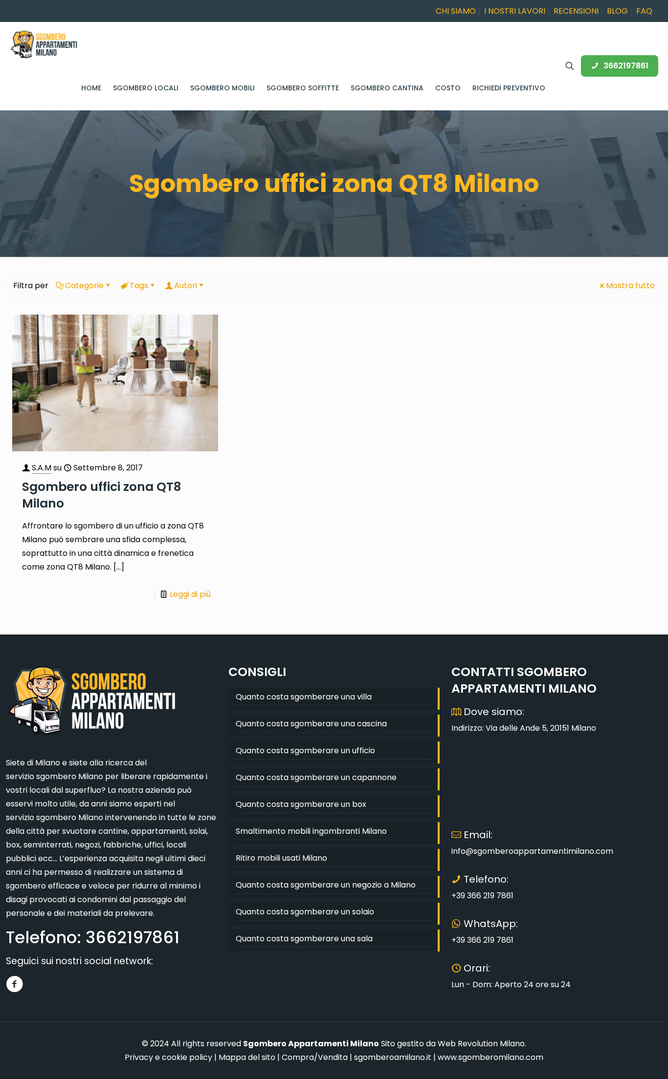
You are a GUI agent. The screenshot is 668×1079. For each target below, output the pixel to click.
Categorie (84, 285)
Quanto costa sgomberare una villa (304, 696)
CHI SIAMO (456, 11)
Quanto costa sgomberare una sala (304, 938)
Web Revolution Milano (481, 1043)
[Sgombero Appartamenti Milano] (44, 44)
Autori (185, 285)
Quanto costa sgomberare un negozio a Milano (326, 884)
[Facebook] (14, 984)
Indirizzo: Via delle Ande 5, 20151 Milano (523, 728)
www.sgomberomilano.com (490, 1057)
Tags (139, 285)
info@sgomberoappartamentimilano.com (532, 851)
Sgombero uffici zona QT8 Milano (101, 495)
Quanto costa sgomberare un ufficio (305, 750)
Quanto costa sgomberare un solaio (305, 911)
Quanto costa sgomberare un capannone (316, 777)
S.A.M (41, 467)
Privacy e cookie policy (168, 1057)
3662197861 (625, 65)
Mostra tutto (630, 285)
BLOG (617, 11)
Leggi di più (190, 594)
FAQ (644, 11)
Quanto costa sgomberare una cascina (311, 723)
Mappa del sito (247, 1057)
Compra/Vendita (315, 1057)
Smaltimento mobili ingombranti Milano (311, 831)
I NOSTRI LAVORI (514, 11)
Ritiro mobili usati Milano (281, 858)
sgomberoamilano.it (392, 1057)
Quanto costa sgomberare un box (301, 804)
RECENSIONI (576, 11)
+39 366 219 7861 (482, 895)
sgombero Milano (69, 776)
